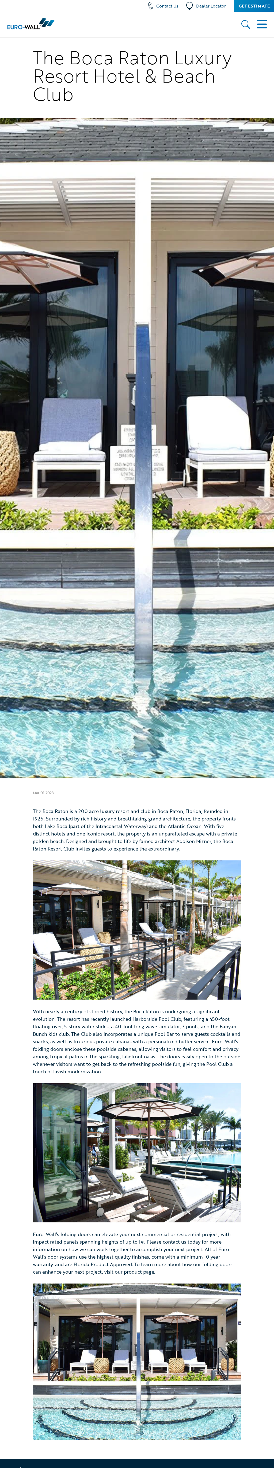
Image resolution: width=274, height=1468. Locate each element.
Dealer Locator (211, 6)
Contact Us (167, 6)
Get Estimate (254, 6)
